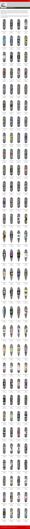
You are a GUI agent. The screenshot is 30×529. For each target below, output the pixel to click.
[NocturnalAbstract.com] (3, 5)
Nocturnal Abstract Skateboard (4, 31)
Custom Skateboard (11, 31)
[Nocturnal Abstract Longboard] (4, 236)
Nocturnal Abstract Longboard (4, 244)
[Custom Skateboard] (11, 24)
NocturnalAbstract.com (11, 7)
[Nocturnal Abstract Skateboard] (4, 24)
